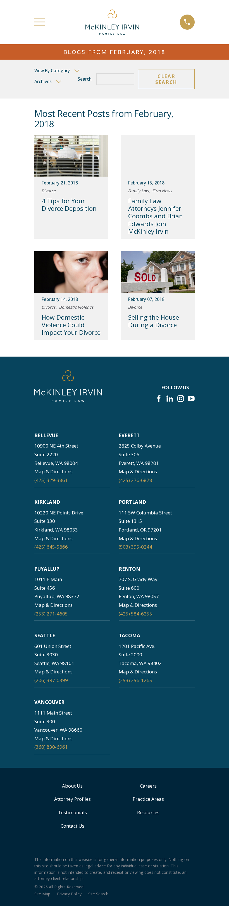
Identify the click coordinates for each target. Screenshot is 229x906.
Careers (148, 786)
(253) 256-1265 (135, 680)
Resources (148, 812)
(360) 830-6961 (51, 747)
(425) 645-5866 (51, 547)
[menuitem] (42, 894)
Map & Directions (53, 471)
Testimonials (72, 812)
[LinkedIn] (169, 398)
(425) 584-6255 (135, 613)
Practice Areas (148, 799)
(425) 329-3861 (51, 480)
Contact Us (72, 826)
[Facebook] (159, 398)
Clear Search (166, 79)
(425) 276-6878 (135, 480)
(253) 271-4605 (51, 613)
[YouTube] (191, 398)
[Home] (112, 22)
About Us (72, 786)
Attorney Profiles (72, 799)
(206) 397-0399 (51, 680)
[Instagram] (180, 398)
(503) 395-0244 (135, 547)
